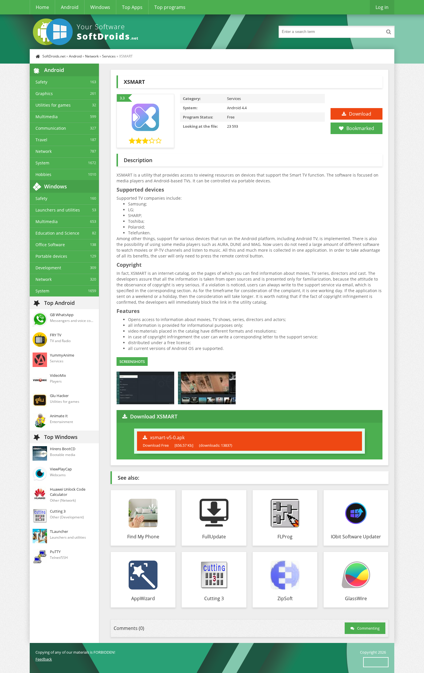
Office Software (50, 244)
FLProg (284, 536)
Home (42, 7)
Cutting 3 (214, 598)
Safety (41, 82)
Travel (41, 139)
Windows (100, 7)
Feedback (43, 659)
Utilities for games (53, 105)
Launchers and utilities (57, 210)
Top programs (169, 7)
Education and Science (57, 233)
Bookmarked (360, 128)
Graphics (44, 93)
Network (92, 56)
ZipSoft (285, 598)
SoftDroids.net (53, 56)
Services (109, 56)
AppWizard (143, 598)
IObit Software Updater (356, 536)
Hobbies (43, 174)
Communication (50, 128)
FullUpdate (214, 536)
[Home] (87, 31)
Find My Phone (143, 536)
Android (69, 7)
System (42, 163)
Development (48, 267)
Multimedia (46, 116)
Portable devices (51, 256)
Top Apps (132, 7)
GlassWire (356, 598)
